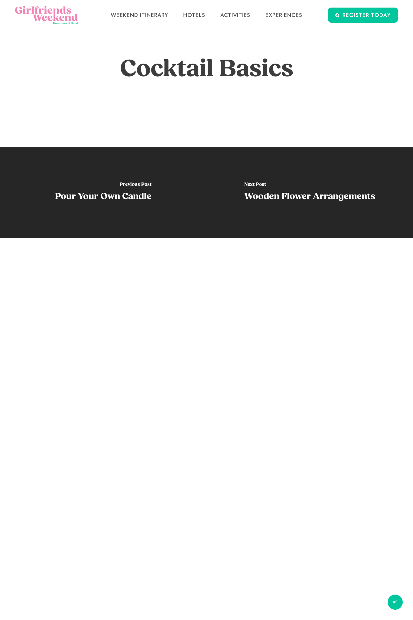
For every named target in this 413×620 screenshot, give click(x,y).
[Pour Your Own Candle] (103, 192)
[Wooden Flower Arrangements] (310, 192)
